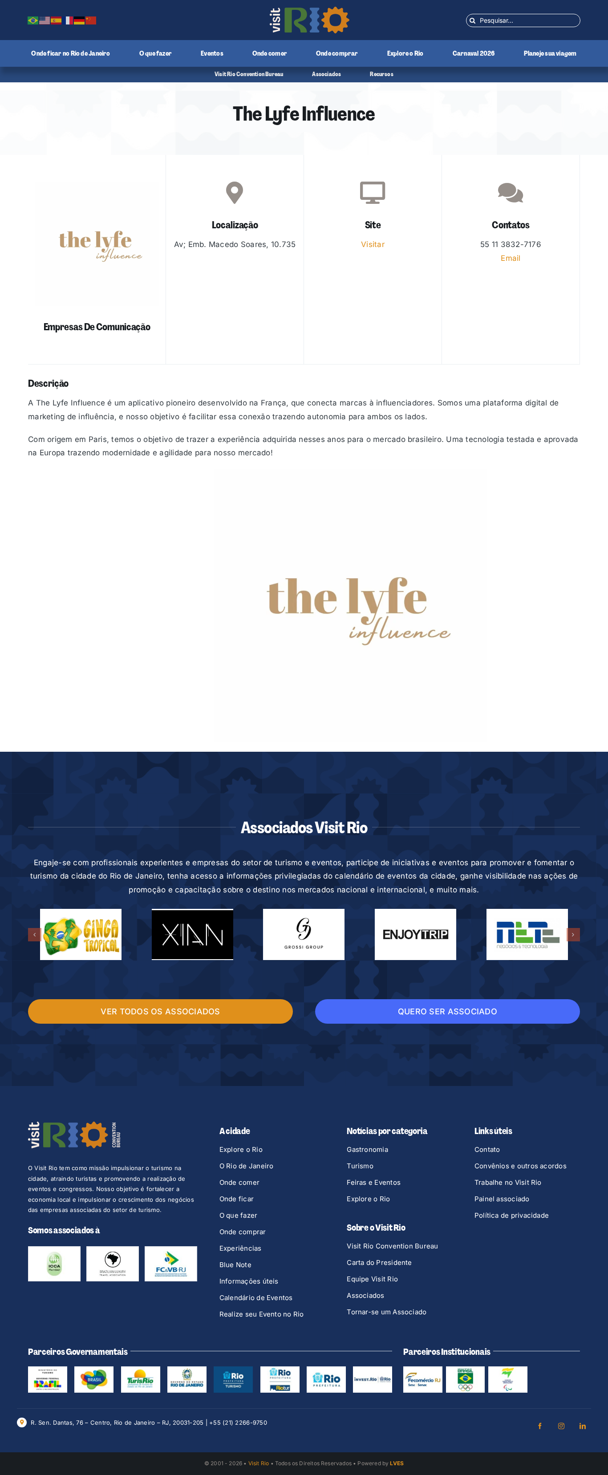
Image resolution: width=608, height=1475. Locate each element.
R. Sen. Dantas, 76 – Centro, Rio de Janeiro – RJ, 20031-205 (117, 1422)
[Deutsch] (79, 20)
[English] (45, 20)
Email (510, 258)
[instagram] (561, 1426)
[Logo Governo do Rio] (187, 1370)
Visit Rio (258, 1463)
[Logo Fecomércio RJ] (422, 1370)
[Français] (68, 20)
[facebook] (539, 1426)
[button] (34, 934)
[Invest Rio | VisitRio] (372, 1370)
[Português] (33, 20)
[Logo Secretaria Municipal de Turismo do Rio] (233, 1370)
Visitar (373, 244)
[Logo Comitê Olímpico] (465, 1370)
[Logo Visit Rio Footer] (74, 1125)
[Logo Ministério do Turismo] (47, 1370)
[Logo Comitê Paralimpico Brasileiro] (507, 1370)
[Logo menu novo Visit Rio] (309, 10)
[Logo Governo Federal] (93, 1370)
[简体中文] (91, 20)
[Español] (56, 20)
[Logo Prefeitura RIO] (326, 1370)
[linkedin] (582, 1426)
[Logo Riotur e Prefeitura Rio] (280, 1370)
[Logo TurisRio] (140, 1370)
